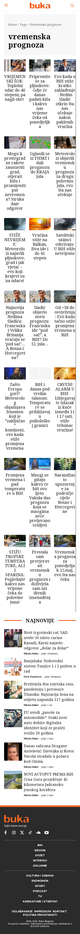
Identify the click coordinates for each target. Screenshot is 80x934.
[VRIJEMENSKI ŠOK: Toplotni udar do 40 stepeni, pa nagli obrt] (15, 65)
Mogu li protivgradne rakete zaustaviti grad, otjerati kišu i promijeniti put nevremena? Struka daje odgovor (15, 181)
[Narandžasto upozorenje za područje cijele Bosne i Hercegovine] (65, 464)
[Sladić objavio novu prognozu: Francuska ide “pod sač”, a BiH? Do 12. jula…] (40, 296)
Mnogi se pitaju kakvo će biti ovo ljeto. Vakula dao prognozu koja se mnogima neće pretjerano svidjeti (39, 500)
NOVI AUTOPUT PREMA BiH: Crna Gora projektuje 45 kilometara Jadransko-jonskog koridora (49, 787)
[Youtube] (46, 841)
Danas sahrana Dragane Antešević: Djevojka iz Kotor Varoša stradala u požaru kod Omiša (49, 758)
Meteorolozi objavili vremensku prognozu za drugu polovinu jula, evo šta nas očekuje (65, 174)
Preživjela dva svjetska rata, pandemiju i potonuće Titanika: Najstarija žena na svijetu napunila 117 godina (49, 696)
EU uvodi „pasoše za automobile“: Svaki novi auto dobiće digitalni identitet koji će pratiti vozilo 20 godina (45, 727)
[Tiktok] (30, 841)
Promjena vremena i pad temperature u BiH (15, 484)
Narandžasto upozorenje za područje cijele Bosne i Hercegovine (64, 493)
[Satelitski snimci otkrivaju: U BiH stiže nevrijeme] (65, 224)
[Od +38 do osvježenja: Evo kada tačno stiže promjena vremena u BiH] (65, 296)
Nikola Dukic (31, 658)
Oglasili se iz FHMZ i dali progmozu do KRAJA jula (40, 165)
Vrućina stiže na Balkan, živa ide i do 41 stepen (39, 246)
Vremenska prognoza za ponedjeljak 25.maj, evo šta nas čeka (65, 565)
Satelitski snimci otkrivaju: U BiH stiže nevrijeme (64, 244)
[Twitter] (22, 841)
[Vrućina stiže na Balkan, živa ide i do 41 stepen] (40, 224)
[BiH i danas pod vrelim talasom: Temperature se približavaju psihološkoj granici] (40, 373)
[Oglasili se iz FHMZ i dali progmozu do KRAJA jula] (40, 142)
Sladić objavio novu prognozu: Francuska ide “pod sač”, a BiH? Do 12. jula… (40, 326)
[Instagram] (14, 841)
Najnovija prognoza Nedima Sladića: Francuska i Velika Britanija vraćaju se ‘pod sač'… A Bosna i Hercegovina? (15, 332)
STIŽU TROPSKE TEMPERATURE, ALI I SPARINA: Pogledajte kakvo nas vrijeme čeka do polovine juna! (15, 577)
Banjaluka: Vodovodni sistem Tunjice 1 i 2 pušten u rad (50, 671)
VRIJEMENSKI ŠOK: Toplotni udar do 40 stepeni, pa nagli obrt (14, 88)
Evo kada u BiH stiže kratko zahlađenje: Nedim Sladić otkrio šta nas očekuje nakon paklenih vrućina (64, 101)
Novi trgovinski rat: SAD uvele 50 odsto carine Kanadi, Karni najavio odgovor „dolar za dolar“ (46, 645)
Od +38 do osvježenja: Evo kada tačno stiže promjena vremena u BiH (64, 321)
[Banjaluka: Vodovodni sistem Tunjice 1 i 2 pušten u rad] (13, 671)
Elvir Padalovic (33, 681)
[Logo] (40, 5)
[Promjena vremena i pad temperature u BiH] (15, 464)
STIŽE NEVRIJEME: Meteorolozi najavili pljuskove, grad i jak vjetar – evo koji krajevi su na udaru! (14, 257)
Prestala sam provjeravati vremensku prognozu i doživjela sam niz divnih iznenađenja (39, 577)
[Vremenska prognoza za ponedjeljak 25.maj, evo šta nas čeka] (65, 541)
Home (12, 24)
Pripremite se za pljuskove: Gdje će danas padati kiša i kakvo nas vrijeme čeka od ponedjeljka (39, 101)
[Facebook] (5, 841)
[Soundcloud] (38, 841)
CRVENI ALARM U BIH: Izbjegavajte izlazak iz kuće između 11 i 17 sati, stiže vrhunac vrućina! (65, 407)
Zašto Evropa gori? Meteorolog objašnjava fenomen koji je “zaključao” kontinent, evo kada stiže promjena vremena (15, 416)
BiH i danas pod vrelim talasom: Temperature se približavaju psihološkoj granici (39, 405)
